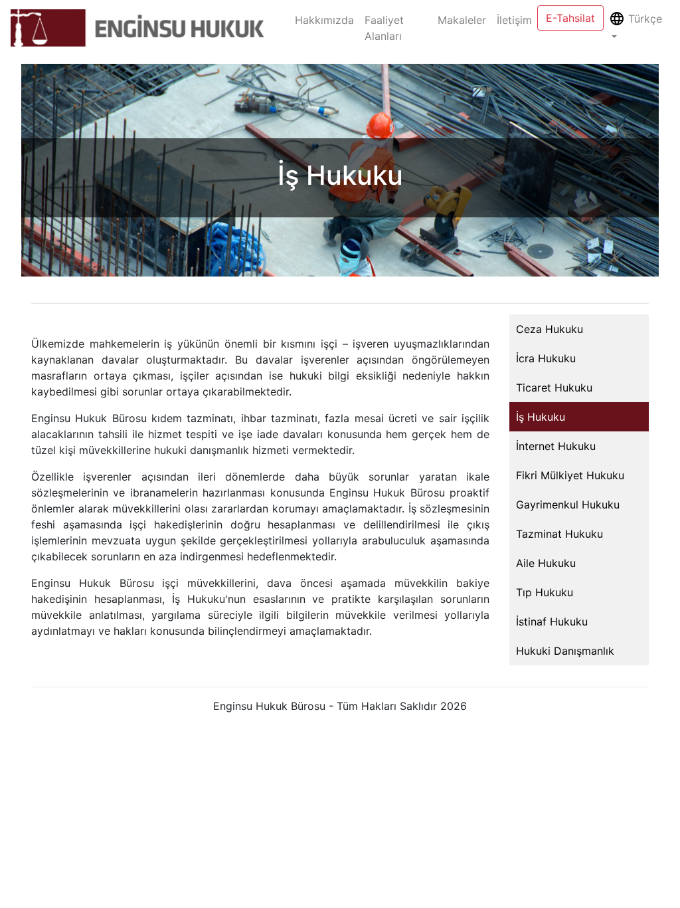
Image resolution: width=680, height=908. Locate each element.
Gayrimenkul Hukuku (568, 504)
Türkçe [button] (643, 18)
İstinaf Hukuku (552, 621)
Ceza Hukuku (549, 329)
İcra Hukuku (546, 358)
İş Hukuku (540, 416)
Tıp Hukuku (544, 592)
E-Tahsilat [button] (570, 18)
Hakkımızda (327, 20)
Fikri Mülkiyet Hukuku (570, 475)
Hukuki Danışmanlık (565, 650)
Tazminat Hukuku (559, 533)
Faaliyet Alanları (384, 28)
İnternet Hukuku (556, 446)
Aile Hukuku (546, 563)
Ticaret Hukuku (554, 387)
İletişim (514, 20)
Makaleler (462, 20)
